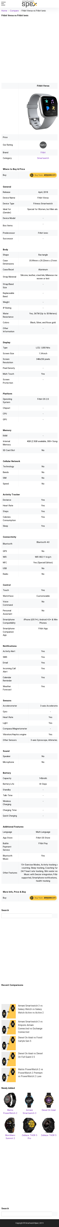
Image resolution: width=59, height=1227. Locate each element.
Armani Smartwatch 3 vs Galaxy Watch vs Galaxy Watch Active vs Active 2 (31, 1009)
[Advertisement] (29, 50)
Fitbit (43, 152)
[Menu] (3, 4)
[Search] (54, 4)
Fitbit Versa (43, 86)
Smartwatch (43, 158)
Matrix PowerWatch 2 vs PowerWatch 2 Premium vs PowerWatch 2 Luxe (30, 1073)
